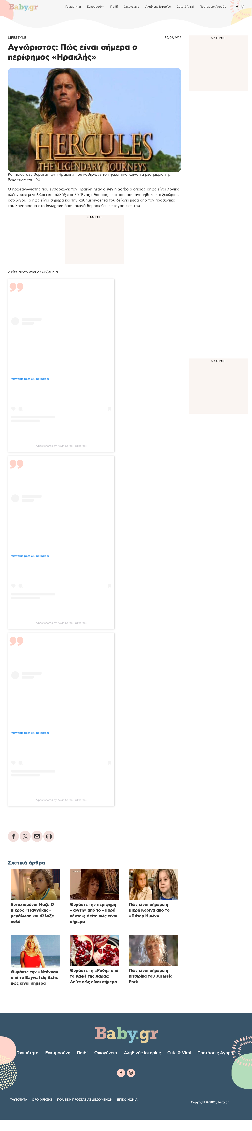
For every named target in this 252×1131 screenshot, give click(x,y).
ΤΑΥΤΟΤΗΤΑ (18, 1099)
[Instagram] (242, 7)
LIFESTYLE (17, 38)
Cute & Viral (185, 6)
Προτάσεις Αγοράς (213, 6)
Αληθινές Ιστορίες (158, 6)
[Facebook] (237, 7)
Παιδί (114, 6)
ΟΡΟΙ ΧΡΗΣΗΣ (42, 1099)
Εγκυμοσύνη (95, 6)
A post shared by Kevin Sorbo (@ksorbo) (61, 445)
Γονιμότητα (73, 6)
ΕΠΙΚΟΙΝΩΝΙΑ (127, 1099)
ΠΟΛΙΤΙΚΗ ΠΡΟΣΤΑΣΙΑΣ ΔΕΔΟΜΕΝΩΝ (84, 1099)
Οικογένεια (131, 6)
